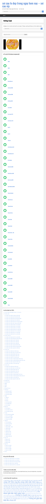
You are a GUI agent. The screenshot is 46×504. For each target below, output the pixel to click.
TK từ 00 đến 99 (10, 252)
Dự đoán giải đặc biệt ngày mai (21, 492)
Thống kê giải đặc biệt (24, 498)
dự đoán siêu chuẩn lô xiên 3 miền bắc (12, 341)
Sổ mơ (9, 305)
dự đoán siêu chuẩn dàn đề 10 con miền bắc (13, 329)
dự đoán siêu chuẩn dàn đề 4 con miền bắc (12, 324)
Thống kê (9, 140)
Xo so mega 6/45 (10, 114)
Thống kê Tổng (10, 239)
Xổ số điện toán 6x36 (11, 147)
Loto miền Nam (10, 265)
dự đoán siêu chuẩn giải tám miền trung (12, 355)
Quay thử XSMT (10, 291)
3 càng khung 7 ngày (8, 480)
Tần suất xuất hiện (10, 245)
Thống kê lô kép (10, 212)
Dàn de (28, 488)
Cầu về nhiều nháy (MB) (11, 186)
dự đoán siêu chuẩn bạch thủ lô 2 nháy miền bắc (13, 321)
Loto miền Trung (10, 272)
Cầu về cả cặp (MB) (10, 179)
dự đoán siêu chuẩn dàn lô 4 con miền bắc (12, 332)
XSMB (9, 61)
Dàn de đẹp (6, 491)
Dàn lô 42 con (12, 491)
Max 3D (9, 127)
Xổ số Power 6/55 (8, 402)
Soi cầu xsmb (6, 313)
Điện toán (6, 406)
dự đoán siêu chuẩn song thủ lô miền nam (12, 378)
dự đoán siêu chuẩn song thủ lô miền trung (12, 361)
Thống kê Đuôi (10, 226)
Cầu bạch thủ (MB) (10, 166)
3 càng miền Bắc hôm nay (26, 480)
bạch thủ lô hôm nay (15, 483)
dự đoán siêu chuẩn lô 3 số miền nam (12, 372)
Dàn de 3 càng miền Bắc (33, 488)
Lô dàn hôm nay (35, 495)
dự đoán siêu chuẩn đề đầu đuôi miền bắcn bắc (13, 338)
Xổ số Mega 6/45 (8, 403)
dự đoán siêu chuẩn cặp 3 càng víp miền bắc (13, 323)
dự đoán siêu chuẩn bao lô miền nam (11, 366)
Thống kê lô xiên (10, 206)
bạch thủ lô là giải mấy (26, 483)
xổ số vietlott (10, 107)
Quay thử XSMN (10, 285)
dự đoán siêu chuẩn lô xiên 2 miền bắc (12, 340)
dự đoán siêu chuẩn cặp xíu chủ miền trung (12, 352)
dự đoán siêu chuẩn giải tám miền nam (12, 371)
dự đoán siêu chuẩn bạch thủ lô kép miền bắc (13, 318)
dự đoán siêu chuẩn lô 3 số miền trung (12, 357)
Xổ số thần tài (10, 160)
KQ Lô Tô (6, 437)
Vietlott (5, 395)
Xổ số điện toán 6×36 (9, 411)
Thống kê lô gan (10, 199)
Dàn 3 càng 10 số (12, 488)
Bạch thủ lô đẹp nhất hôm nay (12, 485)
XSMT (9, 74)
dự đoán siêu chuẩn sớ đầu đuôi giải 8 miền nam (13, 374)
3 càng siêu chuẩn (37, 480)
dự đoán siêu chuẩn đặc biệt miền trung (12, 354)
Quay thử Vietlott (10, 298)
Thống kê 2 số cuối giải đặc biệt (13, 498)
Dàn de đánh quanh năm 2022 (35, 490)
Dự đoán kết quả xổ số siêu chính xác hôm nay (32, 493)
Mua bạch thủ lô (16, 497)
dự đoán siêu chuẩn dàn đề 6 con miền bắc (12, 326)
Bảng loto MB (7, 442)
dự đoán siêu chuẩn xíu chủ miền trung (12, 363)
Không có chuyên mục (23, 495)
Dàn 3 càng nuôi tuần (21, 488)
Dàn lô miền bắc (18, 491)
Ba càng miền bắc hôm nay (28, 482)
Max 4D (9, 133)
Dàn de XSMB (25, 490)
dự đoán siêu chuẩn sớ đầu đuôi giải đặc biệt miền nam (15, 375)
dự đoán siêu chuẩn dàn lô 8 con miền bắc (12, 337)
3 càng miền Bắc (16, 480)
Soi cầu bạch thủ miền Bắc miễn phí (29, 497)
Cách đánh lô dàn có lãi (33, 487)
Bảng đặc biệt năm (29, 485)
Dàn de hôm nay (18, 490)
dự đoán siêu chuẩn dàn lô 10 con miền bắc (13, 330)
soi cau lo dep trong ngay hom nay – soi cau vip (22, 4)
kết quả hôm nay (10, 81)
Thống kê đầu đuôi (10, 193)
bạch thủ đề (21, 485)
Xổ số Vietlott (7, 405)
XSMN (9, 68)
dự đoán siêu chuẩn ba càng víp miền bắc (12, 315)
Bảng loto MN (7, 440)
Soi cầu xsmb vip (7, 335)
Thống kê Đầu (10, 219)
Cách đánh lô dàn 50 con (21, 487)
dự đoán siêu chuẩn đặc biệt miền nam (12, 369)
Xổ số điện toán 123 (11, 153)
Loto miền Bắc (10, 259)
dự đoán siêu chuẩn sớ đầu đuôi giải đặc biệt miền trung (15, 360)
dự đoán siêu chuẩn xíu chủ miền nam (12, 377)
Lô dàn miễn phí (9, 497)
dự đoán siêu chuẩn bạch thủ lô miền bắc (12, 320)
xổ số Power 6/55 (10, 120)
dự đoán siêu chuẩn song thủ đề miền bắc (12, 344)
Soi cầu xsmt (6, 349)
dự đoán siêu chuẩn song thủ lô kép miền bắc (13, 346)
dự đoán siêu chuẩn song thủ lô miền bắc (12, 347)
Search (25, 34)
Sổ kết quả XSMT (10, 101)
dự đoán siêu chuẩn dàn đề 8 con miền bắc (12, 327)
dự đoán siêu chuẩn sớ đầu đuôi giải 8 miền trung (14, 358)
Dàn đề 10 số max (33, 491)
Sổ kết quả (6, 389)
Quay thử (6, 443)
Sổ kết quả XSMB (10, 87)
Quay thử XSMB (10, 278)
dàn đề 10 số (26, 491)
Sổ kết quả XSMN (10, 94)
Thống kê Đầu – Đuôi (11, 232)
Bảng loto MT (7, 439)
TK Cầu (5, 412)
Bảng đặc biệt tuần (10, 487)
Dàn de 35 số (11, 490)
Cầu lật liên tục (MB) (11, 173)
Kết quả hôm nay (7, 388)
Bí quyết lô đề (6, 380)
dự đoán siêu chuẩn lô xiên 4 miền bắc (12, 343)
